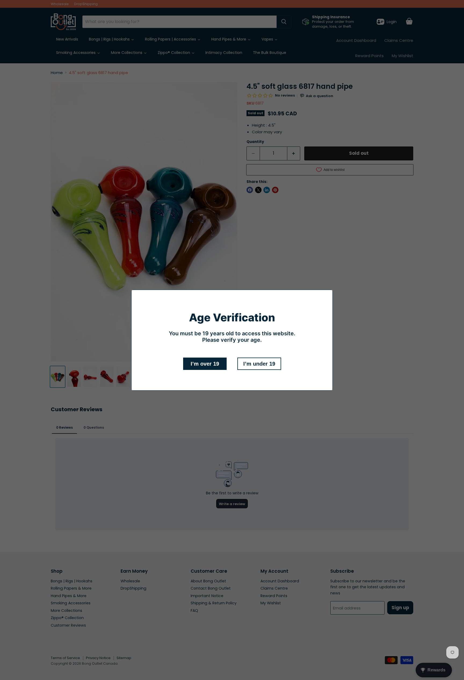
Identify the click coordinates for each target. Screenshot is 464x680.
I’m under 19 (259, 364)
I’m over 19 (205, 364)
